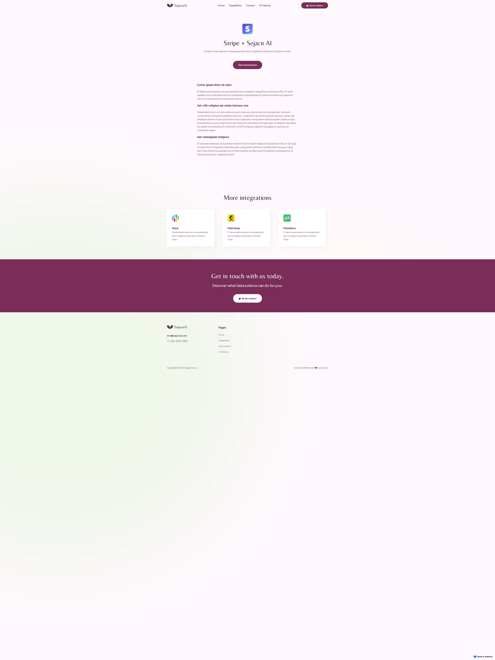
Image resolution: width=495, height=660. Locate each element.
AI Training (223, 351)
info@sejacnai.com (177, 335)
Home (221, 334)
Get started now (247, 64)
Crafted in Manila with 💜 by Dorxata (311, 367)
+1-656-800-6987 (177, 340)
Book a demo (314, 5)
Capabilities (224, 340)
